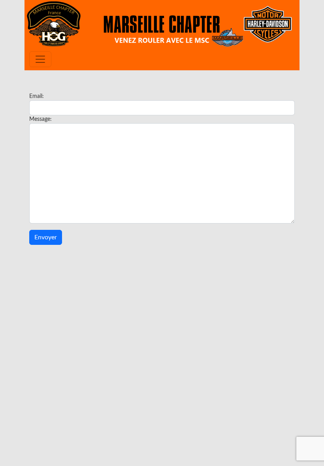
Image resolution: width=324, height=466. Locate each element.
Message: (40, 119)
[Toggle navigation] (40, 59)
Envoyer (45, 237)
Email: (36, 96)
